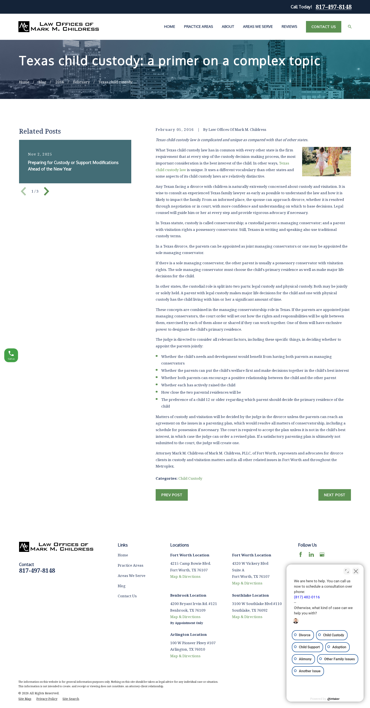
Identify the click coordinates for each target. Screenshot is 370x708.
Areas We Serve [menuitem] (258, 26)
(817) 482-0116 (307, 597)
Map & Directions (185, 576)
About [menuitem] (228, 26)
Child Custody (190, 478)
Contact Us (324, 26)
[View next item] (46, 191)
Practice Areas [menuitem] (198, 26)
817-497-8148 (334, 7)
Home (123, 555)
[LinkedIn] (311, 554)
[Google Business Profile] (322, 554)
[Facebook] (300, 554)
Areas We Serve (131, 575)
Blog (121, 585)
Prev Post (171, 495)
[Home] (58, 26)
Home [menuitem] (169, 26)
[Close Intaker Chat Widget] (355, 571)
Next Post (335, 495)
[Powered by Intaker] (333, 699)
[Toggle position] (346, 571)
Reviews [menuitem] (289, 26)
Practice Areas (130, 565)
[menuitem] (24, 699)
